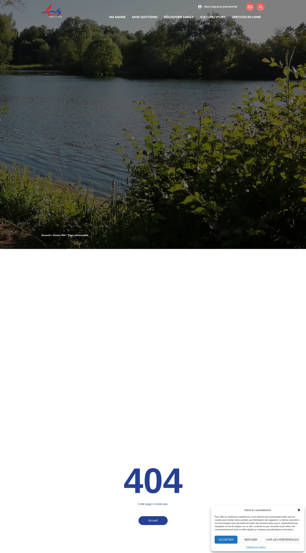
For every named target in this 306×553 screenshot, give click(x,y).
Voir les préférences (282, 539)
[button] (299, 510)
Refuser (250, 539)
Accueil (45, 235)
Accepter (226, 539)
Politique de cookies (256, 547)
